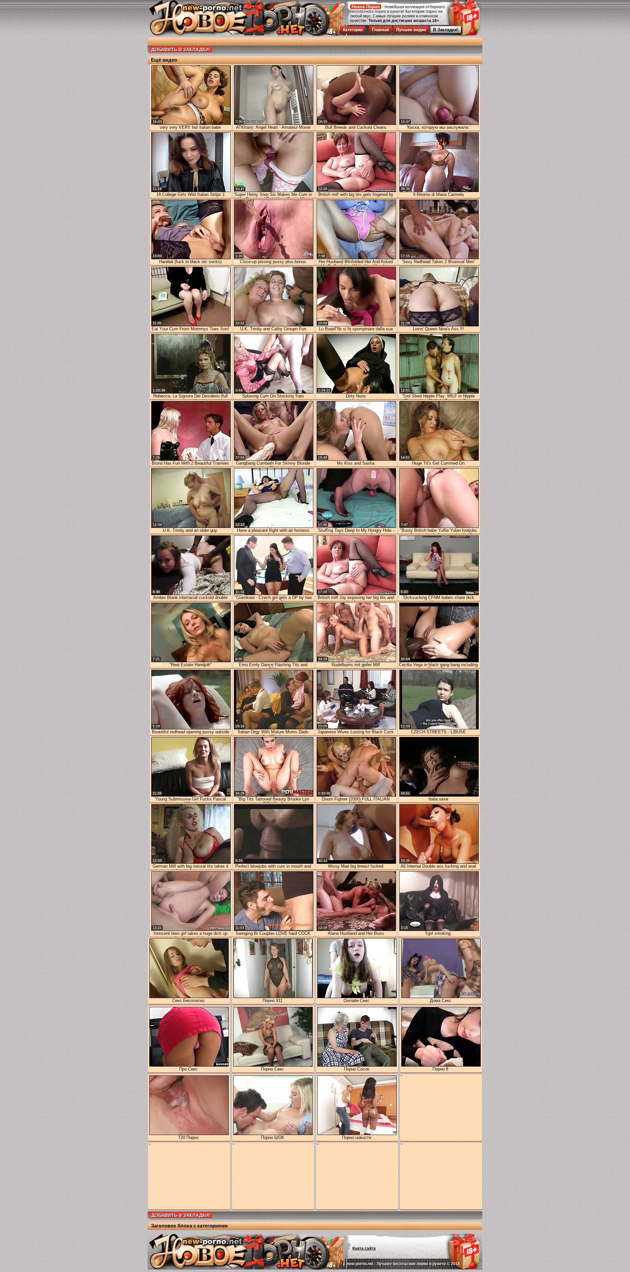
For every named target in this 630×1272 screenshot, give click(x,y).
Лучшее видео (411, 29)
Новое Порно (366, 6)
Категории (353, 30)
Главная (380, 29)
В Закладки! (445, 29)
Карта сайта (364, 1248)
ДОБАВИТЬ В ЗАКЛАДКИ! (180, 49)
